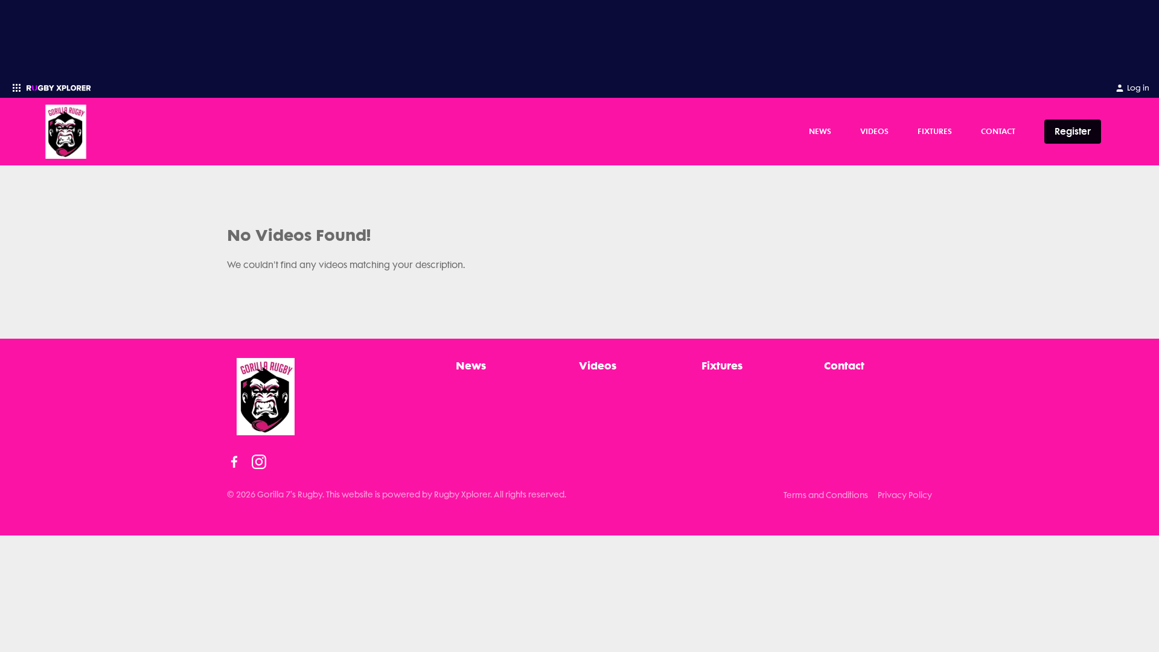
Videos (874, 131)
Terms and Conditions (826, 495)
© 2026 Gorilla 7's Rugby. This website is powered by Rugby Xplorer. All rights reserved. (396, 494)
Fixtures (935, 131)
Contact (998, 131)
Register (1073, 131)
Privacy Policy (905, 495)
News (820, 131)
